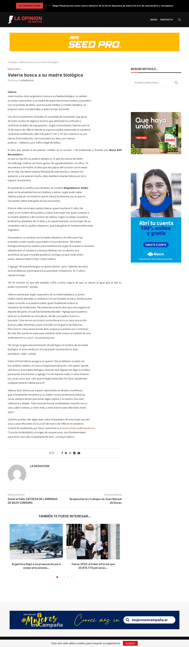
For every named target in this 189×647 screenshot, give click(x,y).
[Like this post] (55, 453)
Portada (12, 62)
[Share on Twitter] (66, 453)
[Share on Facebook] (62, 453)
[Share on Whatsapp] (70, 453)
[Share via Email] (79, 453)
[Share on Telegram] (74, 453)
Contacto (166, 19)
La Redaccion (27, 80)
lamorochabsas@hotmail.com (78, 428)
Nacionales (14, 68)
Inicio (153, 19)
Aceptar (130, 643)
